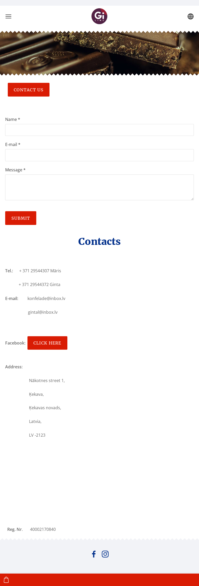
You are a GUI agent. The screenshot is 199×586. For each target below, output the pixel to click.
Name (12, 119)
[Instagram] (105, 554)
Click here (47, 343)
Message (15, 170)
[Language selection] (190, 16)
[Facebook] (94, 554)
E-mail (12, 144)
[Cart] (6, 580)
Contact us (29, 89)
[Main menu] (8, 16)
